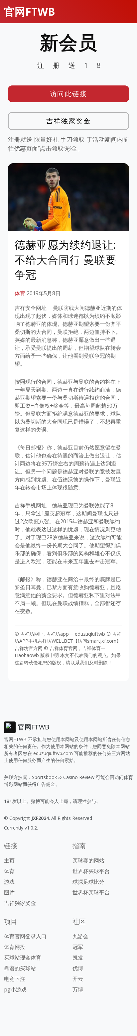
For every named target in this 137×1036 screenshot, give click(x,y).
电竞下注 (14, 978)
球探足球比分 (88, 881)
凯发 (77, 957)
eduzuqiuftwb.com (53, 753)
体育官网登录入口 (25, 936)
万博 (77, 989)
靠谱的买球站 (20, 968)
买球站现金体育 (22, 957)
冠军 (77, 947)
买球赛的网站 (88, 860)
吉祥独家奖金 (68, 120)
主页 (9, 860)
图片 (9, 892)
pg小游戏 (15, 989)
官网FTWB (29, 11)
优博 (77, 968)
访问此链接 (68, 93)
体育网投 (14, 947)
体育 (20, 293)
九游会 (80, 936)
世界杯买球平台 (91, 871)
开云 (77, 978)
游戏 (9, 881)
